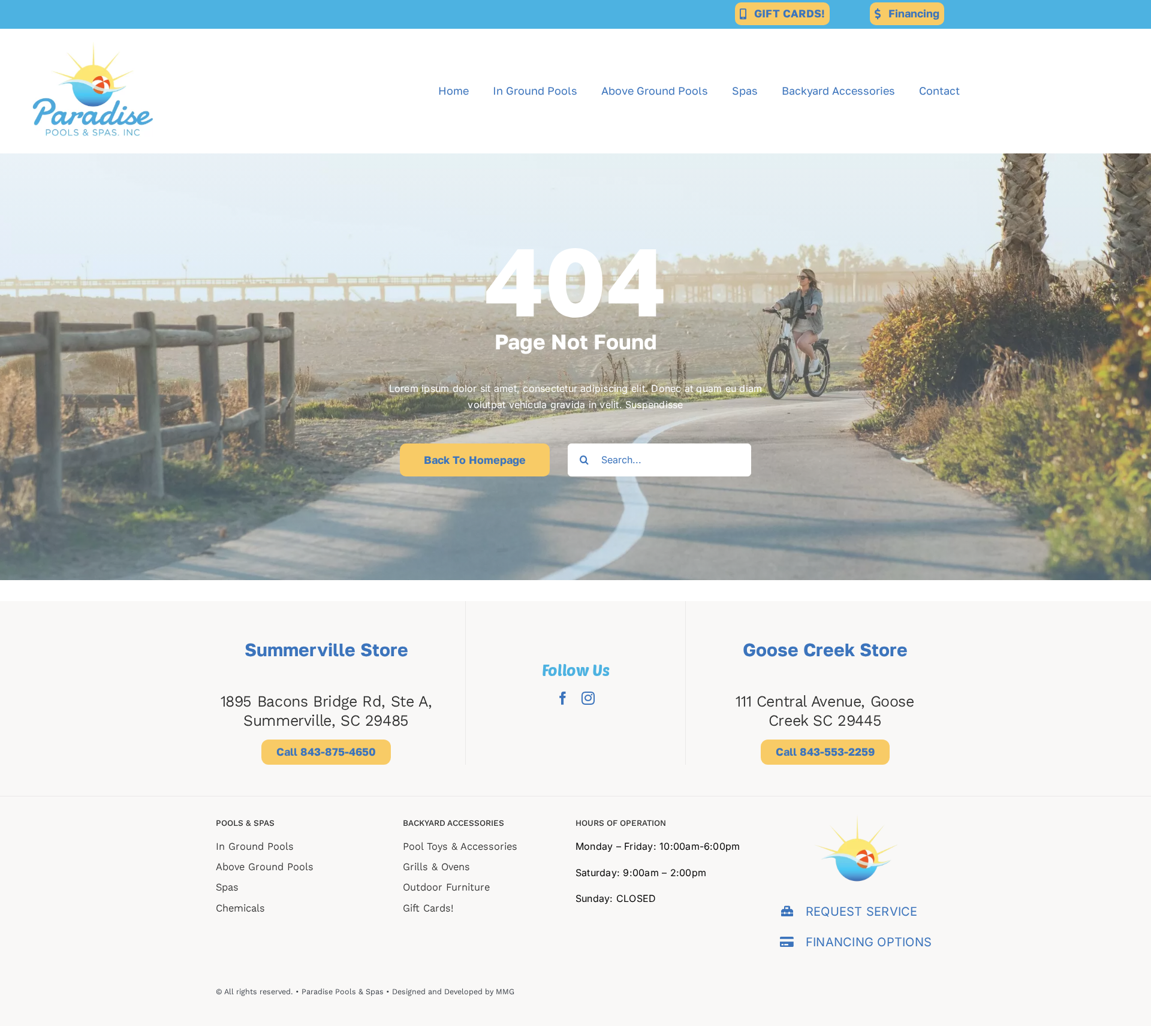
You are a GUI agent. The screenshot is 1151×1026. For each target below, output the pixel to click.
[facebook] (563, 698)
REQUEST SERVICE (862, 911)
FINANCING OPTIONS (869, 942)
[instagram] (588, 698)
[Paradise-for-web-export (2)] (93, 34)
